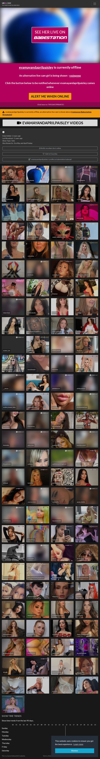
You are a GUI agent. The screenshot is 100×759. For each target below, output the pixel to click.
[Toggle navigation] (94, 3)
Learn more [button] (78, 744)
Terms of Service (48, 756)
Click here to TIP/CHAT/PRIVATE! (50, 105)
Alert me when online (50, 96)
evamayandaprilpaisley (36, 67)
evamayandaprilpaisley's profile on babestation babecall (51, 159)
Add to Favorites (51, 154)
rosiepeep (75, 75)
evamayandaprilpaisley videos (52, 123)
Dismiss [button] (74, 751)
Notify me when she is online (50, 148)
